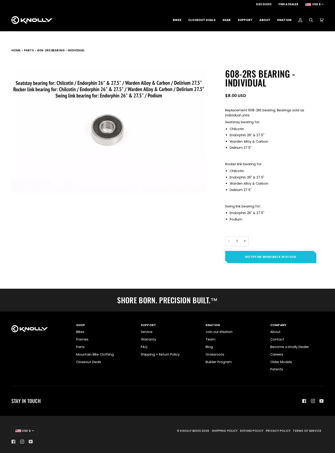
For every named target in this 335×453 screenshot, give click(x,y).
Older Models (281, 362)
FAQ (144, 347)
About (275, 332)
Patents (276, 369)
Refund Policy (251, 431)
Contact (277, 339)
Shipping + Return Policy (160, 354)
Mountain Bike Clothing (95, 354)
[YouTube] (322, 401)
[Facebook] (304, 401)
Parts (29, 50)
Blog (209, 347)
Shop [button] (80, 325)
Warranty (148, 339)
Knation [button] (213, 325)
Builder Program (219, 362)
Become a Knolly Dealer (289, 347)
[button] (177, 20)
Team (210, 339)
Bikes (80, 332)
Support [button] (148, 325)
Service (146, 332)
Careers (276, 354)
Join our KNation (219, 332)
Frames (82, 339)
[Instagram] (313, 401)
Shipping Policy (225, 431)
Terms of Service (307, 431)
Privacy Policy (278, 431)
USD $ (316, 4)
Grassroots (215, 354)
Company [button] (278, 325)
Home (16, 50)
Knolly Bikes (190, 431)
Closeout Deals (88, 362)
